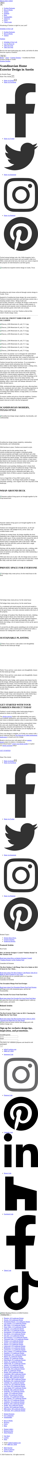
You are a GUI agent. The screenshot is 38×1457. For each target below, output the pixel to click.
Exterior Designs (16, 57)
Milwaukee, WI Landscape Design (14, 1409)
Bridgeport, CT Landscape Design (14, 1348)
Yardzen (2, 39)
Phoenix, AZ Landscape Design (14, 1318)
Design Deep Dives (10, 938)
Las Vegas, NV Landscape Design (14, 1386)
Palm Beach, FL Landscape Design (15, 1360)
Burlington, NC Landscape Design (14, 1381)
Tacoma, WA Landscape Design (14, 1407)
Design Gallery (8, 1429)
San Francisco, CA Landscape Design (15, 1337)
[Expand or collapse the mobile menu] (1, 5)
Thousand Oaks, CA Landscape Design (16, 1339)
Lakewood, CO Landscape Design (14, 1346)
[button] (14, 341)
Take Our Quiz (8, 45)
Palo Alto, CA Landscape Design (14, 1330)
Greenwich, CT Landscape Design (14, 1349)
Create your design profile (20, 744)
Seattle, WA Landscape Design (13, 1405)
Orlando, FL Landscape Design (13, 1358)
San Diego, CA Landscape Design (14, 1334)
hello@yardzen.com (10, 1049)
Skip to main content (6, 1)
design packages (7, 745)
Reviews (6, 1422)
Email (5, 1035)
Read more (16, 959)
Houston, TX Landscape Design (14, 1396)
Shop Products (8, 1432)
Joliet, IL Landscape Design (12, 1370)
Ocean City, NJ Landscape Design (14, 1384)
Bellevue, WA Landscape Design (14, 1403)
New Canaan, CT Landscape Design (15, 1351)
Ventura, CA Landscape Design (13, 1341)
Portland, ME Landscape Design (14, 1377)
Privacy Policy (8, 1451)
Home (2, 57)
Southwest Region (9, 941)
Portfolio (6, 13)
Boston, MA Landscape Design (13, 1372)
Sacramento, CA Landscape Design (15, 1332)
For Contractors (9, 1415)
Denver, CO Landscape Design (13, 1344)
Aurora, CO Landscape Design (13, 1342)
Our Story (7, 1436)
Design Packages (9, 1414)
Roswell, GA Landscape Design (14, 1367)
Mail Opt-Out (8, 1448)
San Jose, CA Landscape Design (14, 1335)
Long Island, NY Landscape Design (15, 1388)
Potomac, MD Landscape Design (14, 1376)
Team (7, 57)
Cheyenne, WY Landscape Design (14, 1410)
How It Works (8, 10)
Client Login (8, 22)
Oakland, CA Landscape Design (14, 1328)
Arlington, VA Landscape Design (14, 1402)
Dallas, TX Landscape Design (13, 1395)
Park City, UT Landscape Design (14, 1400)
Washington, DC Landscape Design (15, 1355)
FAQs (6, 20)
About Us (7, 18)
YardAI (6, 11)
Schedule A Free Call (6, 29)
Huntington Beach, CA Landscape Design (17, 1322)
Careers (6, 1438)
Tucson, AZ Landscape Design (13, 1320)
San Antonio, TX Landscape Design (15, 1398)
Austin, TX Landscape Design (13, 1393)
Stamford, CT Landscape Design (14, 1353)
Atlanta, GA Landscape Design (13, 1365)
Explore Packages (9, 8)
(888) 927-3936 (9, 1051)
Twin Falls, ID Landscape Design (14, 1369)
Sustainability (8, 17)
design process (7, 716)
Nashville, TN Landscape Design (14, 1391)
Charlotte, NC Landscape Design (14, 1383)
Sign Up (3, 56)
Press (5, 1439)
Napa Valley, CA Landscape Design (15, 1327)
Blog (5, 15)
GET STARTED (5, 750)
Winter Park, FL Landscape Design (15, 1363)
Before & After (8, 1431)
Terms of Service (9, 1449)
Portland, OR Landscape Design (14, 1389)
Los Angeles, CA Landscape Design (15, 1323)
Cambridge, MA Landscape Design (15, 1374)
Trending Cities (5, 1315)
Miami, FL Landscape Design (13, 1356)
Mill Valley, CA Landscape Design (14, 1325)
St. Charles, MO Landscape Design (15, 1379)
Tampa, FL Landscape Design (13, 1362)
